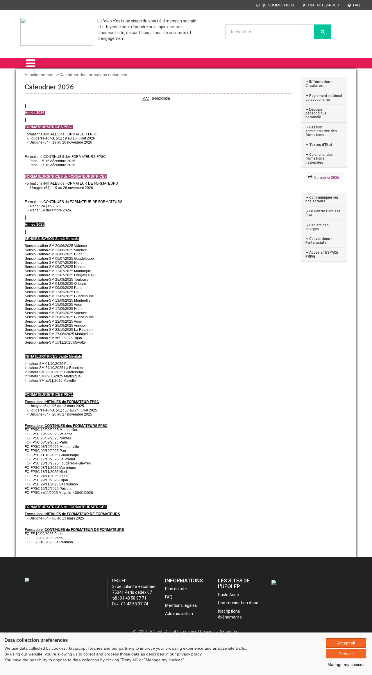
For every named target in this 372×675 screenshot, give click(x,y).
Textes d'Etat (320, 145)
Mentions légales (181, 605)
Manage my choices (346, 664)
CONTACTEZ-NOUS (322, 5)
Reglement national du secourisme (323, 98)
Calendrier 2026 (325, 178)
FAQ (356, 5)
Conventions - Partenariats (318, 241)
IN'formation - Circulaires (318, 84)
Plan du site (176, 588)
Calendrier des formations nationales (319, 158)
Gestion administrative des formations (321, 131)
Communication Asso (238, 602)
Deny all (346, 653)
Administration (179, 613)
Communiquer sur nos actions (321, 199)
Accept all (346, 643)
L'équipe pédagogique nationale (316, 113)
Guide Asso (228, 594)
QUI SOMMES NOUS (278, 5)
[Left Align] (322, 31)
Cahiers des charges (317, 227)
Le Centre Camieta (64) (322, 213)
